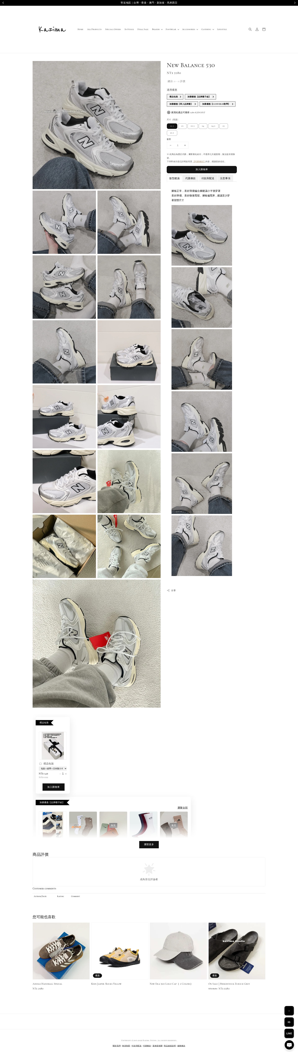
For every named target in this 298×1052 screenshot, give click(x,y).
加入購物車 (202, 169)
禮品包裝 (48, 763)
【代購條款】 (199, 161)
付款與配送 (137, 1046)
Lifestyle (222, 29)
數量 (169, 139)
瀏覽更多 (149, 844)
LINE (289, 1033)
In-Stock (129, 29)
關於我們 (117, 1046)
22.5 (172, 126)
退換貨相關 (158, 1046)
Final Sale (143, 29)
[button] (250, 29)
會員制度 (126, 1046)
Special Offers (113, 29)
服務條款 (181, 1046)
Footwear (171, 29)
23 (182, 126)
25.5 (172, 133)
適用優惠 (172, 89)
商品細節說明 (170, 1046)
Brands (156, 29)
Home (81, 29)
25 (224, 126)
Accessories (188, 29)
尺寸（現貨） (173, 119)
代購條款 (147, 1046)
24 (203, 126)
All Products (94, 29)
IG (289, 1022)
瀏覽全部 (183, 807)
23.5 (193, 126)
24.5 (213, 126)
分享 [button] (173, 590)
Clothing (206, 29)
